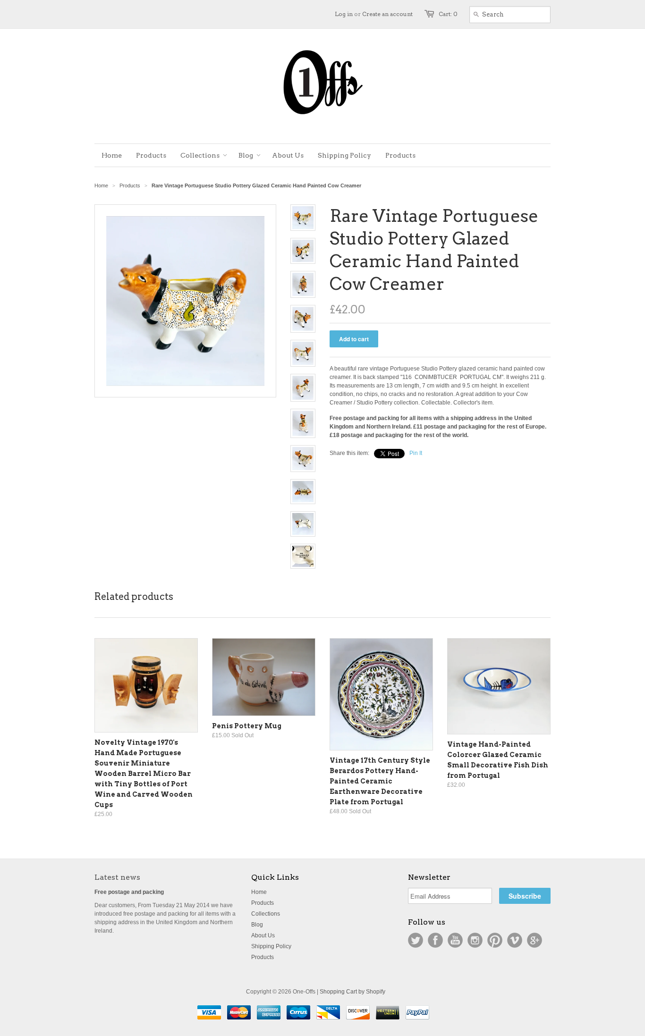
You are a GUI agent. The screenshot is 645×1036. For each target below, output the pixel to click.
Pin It (415, 453)
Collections (265, 913)
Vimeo (514, 940)
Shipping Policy (271, 946)
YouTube (455, 940)
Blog (257, 924)
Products (129, 185)
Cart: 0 (448, 13)
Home (259, 892)
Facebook (435, 940)
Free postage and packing (129, 892)
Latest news (117, 877)
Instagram (475, 940)
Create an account (387, 13)
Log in (344, 13)
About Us (263, 935)
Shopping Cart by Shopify (352, 991)
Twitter (415, 940)
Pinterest (494, 940)
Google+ (534, 940)
